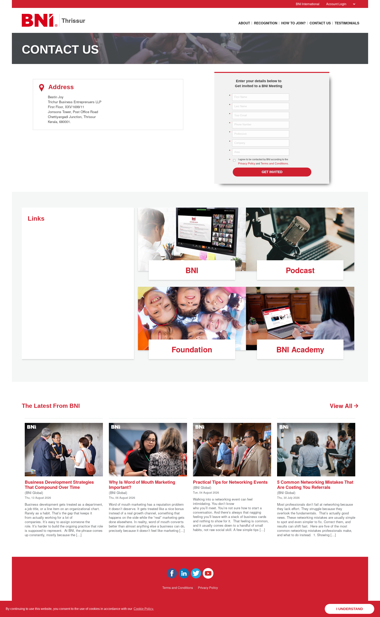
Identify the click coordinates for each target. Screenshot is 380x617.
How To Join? (293, 23)
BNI (191, 270)
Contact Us (320, 23)
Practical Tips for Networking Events (230, 481)
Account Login (336, 4)
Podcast (300, 270)
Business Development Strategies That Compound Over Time (59, 484)
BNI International (307, 4)
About (244, 23)
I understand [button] (349, 609)
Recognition (265, 23)
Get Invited (272, 172)
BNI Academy (300, 349)
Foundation (192, 349)
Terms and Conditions (274, 163)
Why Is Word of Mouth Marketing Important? (142, 484)
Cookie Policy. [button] (144, 608)
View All (342, 405)
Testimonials (347, 23)
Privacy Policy (246, 163)
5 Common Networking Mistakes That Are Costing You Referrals (315, 484)
